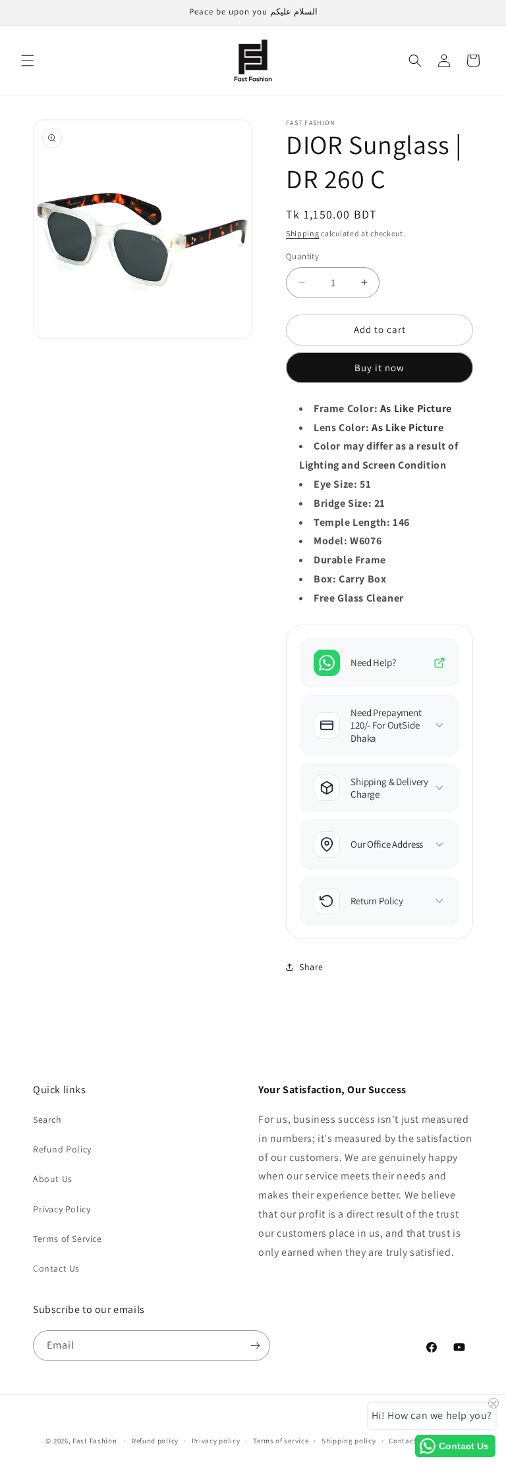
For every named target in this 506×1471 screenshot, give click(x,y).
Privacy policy (216, 1440)
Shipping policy (349, 1440)
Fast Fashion (94, 1440)
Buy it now (379, 367)
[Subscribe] (254, 1345)
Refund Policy (62, 1149)
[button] (27, 60)
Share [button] (311, 967)
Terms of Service (67, 1239)
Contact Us (56, 1268)
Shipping (303, 233)
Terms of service (280, 1440)
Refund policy (155, 1440)
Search (47, 1119)
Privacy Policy (61, 1209)
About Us (52, 1179)
